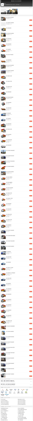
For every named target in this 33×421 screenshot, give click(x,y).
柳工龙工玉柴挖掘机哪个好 (4, 410)
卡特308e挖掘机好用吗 (4, 414)
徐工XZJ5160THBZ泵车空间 (21, 404)
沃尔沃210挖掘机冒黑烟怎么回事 (22, 409)
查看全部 (30, 7)
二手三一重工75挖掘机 (21, 414)
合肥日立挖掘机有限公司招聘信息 (22, 418)
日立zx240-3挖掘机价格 (21, 408)
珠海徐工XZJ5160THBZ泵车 (21, 403)
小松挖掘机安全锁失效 (21, 413)
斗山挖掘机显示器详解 (21, 410)
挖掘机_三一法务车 (3, 412)
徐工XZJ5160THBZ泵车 (4, 400)
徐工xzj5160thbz (3, 399)
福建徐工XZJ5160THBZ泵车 (5, 401)
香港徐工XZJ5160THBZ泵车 (21, 401)
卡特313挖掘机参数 (20, 419)
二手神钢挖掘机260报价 (4, 417)
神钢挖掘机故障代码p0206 (4, 408)
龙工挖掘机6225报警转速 (21, 412)
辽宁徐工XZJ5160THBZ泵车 (5, 403)
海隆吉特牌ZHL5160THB (21, 399)
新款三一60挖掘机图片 (4, 418)
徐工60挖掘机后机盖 (3, 413)
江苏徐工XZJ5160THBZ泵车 (21, 400)
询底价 (31, 25)
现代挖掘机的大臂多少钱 (4, 419)
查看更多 (30, 387)
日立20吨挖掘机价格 (3, 409)
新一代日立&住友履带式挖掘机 (22, 417)
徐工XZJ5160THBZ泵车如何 (5, 404)
